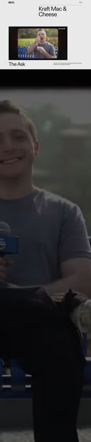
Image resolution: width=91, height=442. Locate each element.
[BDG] (11, 2)
